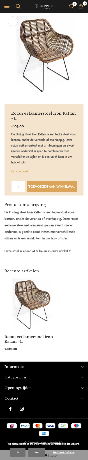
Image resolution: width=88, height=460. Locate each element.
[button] (7, 6)
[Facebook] (10, 409)
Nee (37, 452)
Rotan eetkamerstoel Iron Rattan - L (29, 339)
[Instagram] (22, 409)
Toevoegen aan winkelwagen (52, 186)
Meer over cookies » (63, 452)
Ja (18, 452)
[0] (81, 6)
